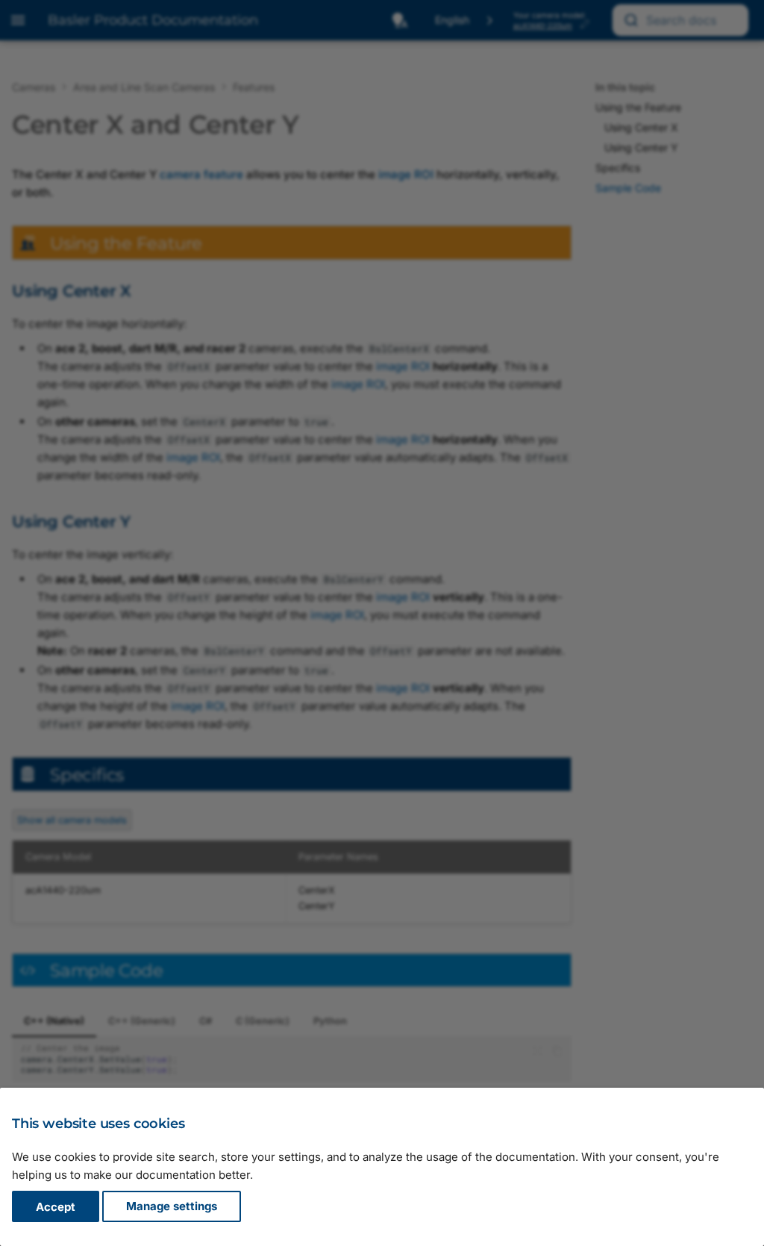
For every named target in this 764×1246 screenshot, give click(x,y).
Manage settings (171, 1207)
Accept (55, 1207)
